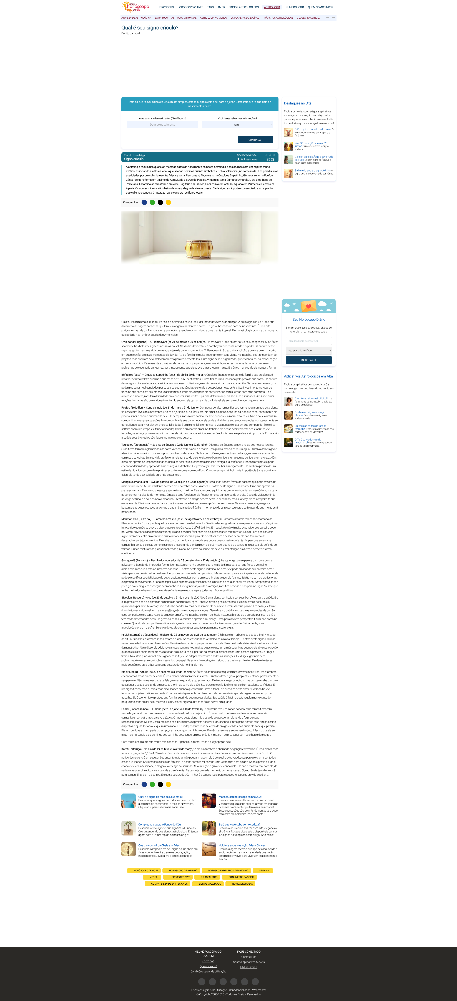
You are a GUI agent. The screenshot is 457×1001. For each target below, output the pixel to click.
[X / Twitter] (212, 982)
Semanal (264, 870)
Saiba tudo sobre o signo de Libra (314, 172)
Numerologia (295, 7)
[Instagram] (223, 982)
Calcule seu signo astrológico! (313, 401)
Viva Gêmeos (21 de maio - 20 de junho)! (312, 146)
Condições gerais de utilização (208, 971)
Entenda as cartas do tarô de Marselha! (314, 429)
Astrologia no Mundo (213, 18)
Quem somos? (208, 966)
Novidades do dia (242, 884)
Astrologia (272, 7)
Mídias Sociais (248, 967)
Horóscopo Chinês (190, 7)
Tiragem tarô (209, 877)
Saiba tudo (161, 18)
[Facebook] (144, 202)
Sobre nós (208, 961)
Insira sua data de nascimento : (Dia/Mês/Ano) (162, 118)
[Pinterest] (234, 982)
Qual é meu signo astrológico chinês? (311, 415)
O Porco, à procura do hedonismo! (314, 132)
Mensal (154, 877)
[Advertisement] (228, 68)
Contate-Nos (248, 957)
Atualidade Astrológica (136, 18)
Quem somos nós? (320, 7)
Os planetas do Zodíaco (245, 18)
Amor (221, 7)
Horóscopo (166, 7)
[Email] (168, 202)
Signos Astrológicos (244, 7)
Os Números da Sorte (241, 877)
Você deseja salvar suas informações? (237, 118)
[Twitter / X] (160, 202)
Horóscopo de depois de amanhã (228, 870)
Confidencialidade (239, 990)
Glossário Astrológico (311, 18)
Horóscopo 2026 (180, 877)
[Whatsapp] (152, 202)
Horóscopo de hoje (146, 870)
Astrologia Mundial (183, 18)
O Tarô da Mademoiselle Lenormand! (313, 442)
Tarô (210, 7)
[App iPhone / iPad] (244, 982)
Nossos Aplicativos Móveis (249, 962)
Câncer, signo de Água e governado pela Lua (314, 160)
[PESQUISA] (333, 17)
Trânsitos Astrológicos (278, 18)
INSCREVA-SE (309, 360)
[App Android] (255, 982)
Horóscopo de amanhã (183, 870)
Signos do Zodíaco (210, 884)
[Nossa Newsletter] (327, 17)
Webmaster (259, 990)
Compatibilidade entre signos (169, 884)
